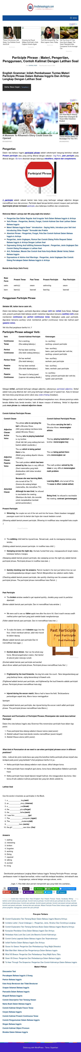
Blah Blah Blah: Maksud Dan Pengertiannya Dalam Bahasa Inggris (31, 950)
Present (47, 899)
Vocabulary (64, 899)
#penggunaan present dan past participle (26, 907)
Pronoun (52, 899)
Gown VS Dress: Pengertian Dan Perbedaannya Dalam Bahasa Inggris (33, 958)
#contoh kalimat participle (36, 901)
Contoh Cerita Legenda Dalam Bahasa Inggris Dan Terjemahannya (31, 938)
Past (42, 899)
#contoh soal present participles (12, 905)
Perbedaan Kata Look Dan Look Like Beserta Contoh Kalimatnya (30, 934)
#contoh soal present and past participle (65, 903)
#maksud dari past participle (31, 905)
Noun (27, 899)
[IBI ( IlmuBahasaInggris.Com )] (40, 7)
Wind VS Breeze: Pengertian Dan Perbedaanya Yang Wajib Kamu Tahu (33, 954)
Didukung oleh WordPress (33, 1047)
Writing (71, 899)
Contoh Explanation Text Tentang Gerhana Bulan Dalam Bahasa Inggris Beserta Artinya (39, 926)
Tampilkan (25, 87)
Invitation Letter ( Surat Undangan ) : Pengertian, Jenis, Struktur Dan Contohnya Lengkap (40, 922)
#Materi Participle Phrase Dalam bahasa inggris (55, 905)
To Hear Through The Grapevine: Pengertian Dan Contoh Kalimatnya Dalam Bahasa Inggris (41, 962)
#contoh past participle (28, 903)
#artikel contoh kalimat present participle (15, 901)
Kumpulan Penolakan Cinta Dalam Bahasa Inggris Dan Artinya (29, 930)
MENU (74, 18)
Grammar (22, 899)
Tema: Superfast (51, 1047)
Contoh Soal (14, 899)
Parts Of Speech (35, 899)
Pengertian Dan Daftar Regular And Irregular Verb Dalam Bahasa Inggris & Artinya (41, 218)
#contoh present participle (44, 903)
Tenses (58, 899)
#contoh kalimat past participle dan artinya (57, 901)
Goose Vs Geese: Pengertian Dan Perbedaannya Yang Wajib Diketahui (33, 946)
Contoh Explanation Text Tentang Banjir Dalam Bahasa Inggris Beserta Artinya (36, 918)
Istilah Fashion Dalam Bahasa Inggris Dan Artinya (25, 942)
